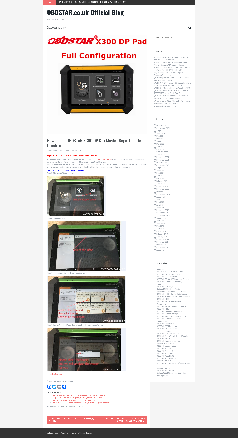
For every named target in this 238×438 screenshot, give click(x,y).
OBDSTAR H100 (163, 299)
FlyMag (80, 433)
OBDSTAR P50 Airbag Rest (167, 329)
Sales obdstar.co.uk (74, 151)
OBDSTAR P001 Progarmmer (168, 326)
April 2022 (160, 147)
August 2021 (161, 168)
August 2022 (161, 141)
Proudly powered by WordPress (57, 433)
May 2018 (160, 226)
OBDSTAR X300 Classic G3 (167, 358)
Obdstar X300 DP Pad (56, 407)
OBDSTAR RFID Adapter (166, 339)
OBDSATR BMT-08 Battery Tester (170, 272)
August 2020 (161, 197)
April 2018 (160, 229)
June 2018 (160, 223)
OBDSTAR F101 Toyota (166, 287)
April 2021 (160, 176)
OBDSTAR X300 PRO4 (165, 371)
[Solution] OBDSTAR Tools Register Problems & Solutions (81, 2)
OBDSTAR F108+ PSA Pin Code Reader (172, 294)
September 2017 (163, 247)
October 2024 (161, 125)
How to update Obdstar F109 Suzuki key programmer (73, 400)
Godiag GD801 (162, 269)
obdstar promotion (164, 331)
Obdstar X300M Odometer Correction (171, 373)
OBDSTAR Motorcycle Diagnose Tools (171, 316)
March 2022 (161, 149)
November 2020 (162, 189)
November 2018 (162, 213)
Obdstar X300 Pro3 (164, 368)
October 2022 (161, 139)
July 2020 (160, 200)
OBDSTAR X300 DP (104, 160)
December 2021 (162, 157)
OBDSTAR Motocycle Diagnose (169, 314)
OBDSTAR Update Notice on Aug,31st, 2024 (173, 88)
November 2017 (162, 242)
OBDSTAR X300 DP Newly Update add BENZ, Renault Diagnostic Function (81, 403)
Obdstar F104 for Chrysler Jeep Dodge (171, 292)
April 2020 (160, 205)
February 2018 (162, 234)
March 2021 (161, 178)
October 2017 (161, 245)
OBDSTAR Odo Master (165, 324)
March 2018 (161, 231)
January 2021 (161, 184)
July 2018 (160, 221)
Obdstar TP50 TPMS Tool (166, 344)
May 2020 (160, 202)
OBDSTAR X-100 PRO (165, 351)
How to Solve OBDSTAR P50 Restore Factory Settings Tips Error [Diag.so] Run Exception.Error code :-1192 (172, 103)
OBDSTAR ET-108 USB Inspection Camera (173, 279)
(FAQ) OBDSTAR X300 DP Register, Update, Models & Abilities (77, 398)
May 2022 (160, 144)
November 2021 (162, 160)
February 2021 (162, 181)
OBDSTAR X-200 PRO (165, 353)
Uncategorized (162, 376)
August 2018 (161, 218)
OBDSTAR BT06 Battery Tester (169, 274)
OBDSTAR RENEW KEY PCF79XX (169, 334)
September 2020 (163, 194)
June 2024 (160, 133)
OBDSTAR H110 (163, 309)
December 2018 (162, 210)
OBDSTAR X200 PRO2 (165, 356)
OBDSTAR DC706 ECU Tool (167, 277)
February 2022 (162, 152)
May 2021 (160, 173)
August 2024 (161, 131)
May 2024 (160, 136)
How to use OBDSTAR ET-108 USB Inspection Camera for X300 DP (78, 395)
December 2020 (162, 186)
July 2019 (160, 207)
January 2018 (161, 237)
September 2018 (163, 216)
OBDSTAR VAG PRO (164, 348)
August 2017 (161, 250)
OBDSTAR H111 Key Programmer (170, 311)
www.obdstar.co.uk (54, 374)
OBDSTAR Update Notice (166, 346)
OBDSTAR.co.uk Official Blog (85, 12)
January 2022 (161, 155)
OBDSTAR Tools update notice (168, 341)
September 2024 (163, 128)
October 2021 (161, 162)
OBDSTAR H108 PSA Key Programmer (172, 306)
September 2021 (163, 165)
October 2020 (161, 192)
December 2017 (162, 239)
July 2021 (160, 170)
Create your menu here (56, 27)
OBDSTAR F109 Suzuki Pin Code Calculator (173, 297)
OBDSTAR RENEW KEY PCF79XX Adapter (173, 336)
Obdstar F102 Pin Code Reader (168, 289)
